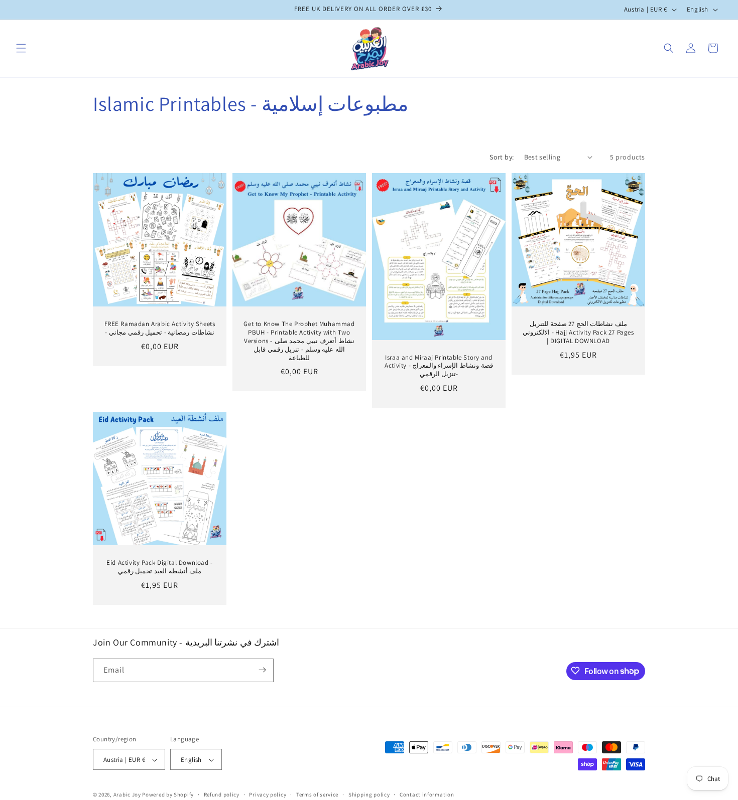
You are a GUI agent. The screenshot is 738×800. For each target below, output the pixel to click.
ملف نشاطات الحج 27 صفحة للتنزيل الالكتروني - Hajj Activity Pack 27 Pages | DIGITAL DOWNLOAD (578, 332)
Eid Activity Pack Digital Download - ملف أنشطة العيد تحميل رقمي (159, 567)
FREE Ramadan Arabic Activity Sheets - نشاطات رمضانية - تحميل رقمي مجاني (159, 328)
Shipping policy (369, 794)
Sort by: (501, 157)
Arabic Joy (127, 794)
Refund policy (221, 794)
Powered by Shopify (168, 794)
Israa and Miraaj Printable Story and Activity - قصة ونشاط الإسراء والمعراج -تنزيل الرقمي (439, 365)
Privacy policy (267, 794)
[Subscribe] (262, 670)
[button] (21, 48)
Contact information (427, 794)
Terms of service (317, 794)
